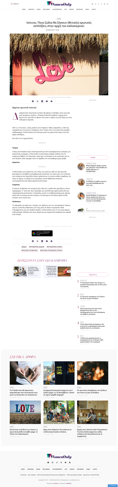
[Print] (51, 101)
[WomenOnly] (59, 4)
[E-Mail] (47, 101)
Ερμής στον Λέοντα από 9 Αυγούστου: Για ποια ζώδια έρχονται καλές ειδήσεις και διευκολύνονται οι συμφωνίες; (92, 432)
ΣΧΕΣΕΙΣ (71, 9)
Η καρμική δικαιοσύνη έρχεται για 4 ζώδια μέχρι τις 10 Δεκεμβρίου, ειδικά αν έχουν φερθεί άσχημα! (58, 392)
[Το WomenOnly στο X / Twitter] (101, 4)
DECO (81, 335)
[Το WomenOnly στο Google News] (104, 4)
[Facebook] (33, 101)
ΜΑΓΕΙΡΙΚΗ (79, 9)
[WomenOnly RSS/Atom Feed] (107, 4)
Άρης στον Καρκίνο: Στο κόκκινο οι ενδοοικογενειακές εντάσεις (57, 430)
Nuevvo (56, 483)
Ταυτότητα (23, 475)
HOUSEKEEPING (57, 9)
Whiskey (69, 483)
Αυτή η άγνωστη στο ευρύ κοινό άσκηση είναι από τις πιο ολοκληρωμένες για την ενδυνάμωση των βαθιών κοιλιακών (92, 311)
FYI (87, 208)
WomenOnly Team (52, 30)
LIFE (65, 9)
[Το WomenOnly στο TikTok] (97, 4)
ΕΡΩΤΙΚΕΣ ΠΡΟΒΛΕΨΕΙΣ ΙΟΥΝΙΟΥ (51, 250)
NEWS (24, 9)
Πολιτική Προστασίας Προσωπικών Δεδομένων (51, 475)
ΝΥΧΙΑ (82, 322)
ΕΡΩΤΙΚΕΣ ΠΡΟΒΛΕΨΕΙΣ (30, 250)
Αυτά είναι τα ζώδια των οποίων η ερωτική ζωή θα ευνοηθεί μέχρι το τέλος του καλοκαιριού (24, 431)
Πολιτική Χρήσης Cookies (74, 475)
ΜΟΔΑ (38, 9)
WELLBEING (46, 9)
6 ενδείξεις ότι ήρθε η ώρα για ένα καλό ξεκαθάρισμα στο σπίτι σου (96, 183)
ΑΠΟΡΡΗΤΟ (113, 485)
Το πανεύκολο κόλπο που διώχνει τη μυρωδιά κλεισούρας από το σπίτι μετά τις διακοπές (93, 284)
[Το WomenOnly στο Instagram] (94, 4)
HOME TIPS (89, 179)
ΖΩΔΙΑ (87, 9)
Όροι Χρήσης (32, 475)
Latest (92, 157)
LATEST (94, 9)
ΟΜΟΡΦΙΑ (31, 9)
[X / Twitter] (37, 101)
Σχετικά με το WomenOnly (91, 475)
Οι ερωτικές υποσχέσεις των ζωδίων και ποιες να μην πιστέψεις (92, 297)
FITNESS (82, 306)
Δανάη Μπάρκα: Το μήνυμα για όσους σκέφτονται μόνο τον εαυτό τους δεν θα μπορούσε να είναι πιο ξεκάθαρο (96, 198)
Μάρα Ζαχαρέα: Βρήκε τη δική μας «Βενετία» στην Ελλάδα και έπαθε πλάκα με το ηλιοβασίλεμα (96, 168)
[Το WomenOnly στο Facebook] (91, 4)
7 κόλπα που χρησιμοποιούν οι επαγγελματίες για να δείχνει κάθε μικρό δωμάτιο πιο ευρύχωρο (91, 340)
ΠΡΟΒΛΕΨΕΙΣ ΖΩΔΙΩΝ (37, 247)
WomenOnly (59, 456)
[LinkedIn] (42, 101)
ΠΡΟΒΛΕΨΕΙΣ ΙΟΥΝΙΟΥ (55, 247)
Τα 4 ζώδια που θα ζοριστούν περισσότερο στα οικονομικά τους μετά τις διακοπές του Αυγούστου (23, 392)
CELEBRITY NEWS (91, 163)
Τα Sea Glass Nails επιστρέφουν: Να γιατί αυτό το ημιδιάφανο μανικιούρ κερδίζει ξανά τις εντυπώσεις (92, 326)
